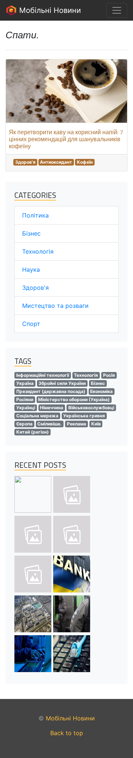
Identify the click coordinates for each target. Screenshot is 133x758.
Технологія (38, 251)
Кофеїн (85, 162)
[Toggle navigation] (116, 10)
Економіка (101, 391)
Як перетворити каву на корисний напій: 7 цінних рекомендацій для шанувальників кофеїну (66, 139)
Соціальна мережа (37, 415)
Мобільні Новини (49, 10)
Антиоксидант (56, 162)
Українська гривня (84, 415)
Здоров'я (25, 162)
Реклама (76, 424)
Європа (24, 424)
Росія (109, 375)
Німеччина (51, 407)
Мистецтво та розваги (55, 305)
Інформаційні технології (42, 375)
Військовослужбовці (91, 407)
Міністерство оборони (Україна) (74, 399)
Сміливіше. (49, 424)
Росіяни (24, 399)
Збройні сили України (62, 383)
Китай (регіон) (32, 432)
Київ (96, 424)
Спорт (31, 323)
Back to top (66, 733)
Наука (31, 269)
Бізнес (31, 233)
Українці (25, 407)
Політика (35, 215)
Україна (25, 383)
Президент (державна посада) (50, 391)
